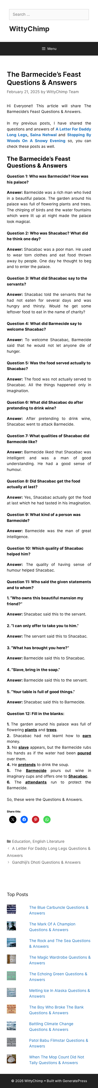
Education (21, 841)
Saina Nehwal (43, 135)
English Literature (48, 841)
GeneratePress (75, 1081)
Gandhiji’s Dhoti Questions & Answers (46, 862)
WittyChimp (29, 29)
